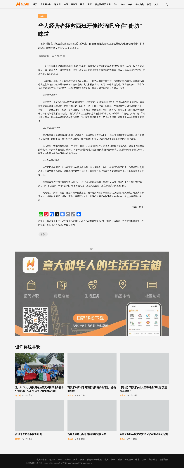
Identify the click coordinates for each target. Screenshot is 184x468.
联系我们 (164, 459)
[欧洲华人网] (22, 5)
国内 (82, 4)
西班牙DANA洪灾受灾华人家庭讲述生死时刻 (144, 415)
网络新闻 (44, 55)
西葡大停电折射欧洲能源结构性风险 (92, 415)
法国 (66, 4)
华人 (116, 4)
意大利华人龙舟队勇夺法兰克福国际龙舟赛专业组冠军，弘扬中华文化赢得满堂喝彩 (39, 368)
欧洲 (43, 234)
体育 (149, 4)
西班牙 (74, 4)
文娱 (156, 4)
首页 (35, 4)
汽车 (123, 4)
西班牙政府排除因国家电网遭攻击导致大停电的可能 (92, 368)
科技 (130, 4)
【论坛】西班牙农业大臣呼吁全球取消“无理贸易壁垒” (144, 368)
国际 (90, 4)
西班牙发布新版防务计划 (39, 415)
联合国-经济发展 (103, 4)
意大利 (57, 4)
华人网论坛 (45, 4)
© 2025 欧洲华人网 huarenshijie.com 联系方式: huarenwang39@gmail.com (58, 462)
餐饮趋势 (140, 4)
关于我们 (153, 459)
